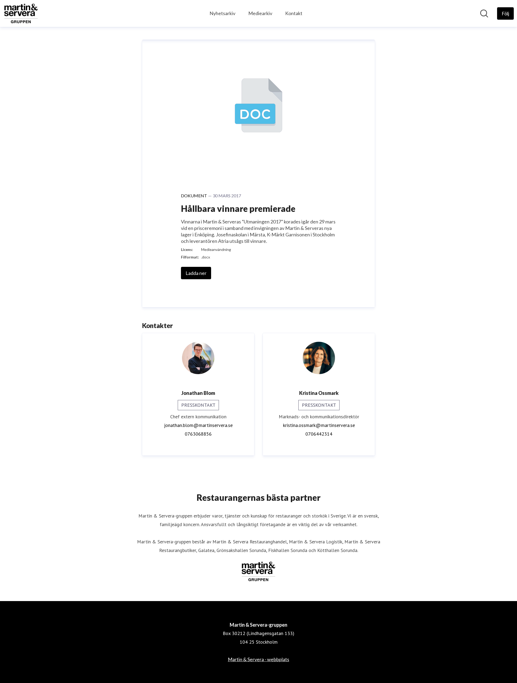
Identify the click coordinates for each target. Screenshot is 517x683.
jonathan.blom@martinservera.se (198, 425)
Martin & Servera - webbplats (258, 659)
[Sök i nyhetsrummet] (484, 13)
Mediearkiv (260, 13)
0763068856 (198, 434)
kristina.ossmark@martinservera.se (319, 425)
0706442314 (318, 434)
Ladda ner (196, 273)
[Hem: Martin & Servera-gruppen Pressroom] (21, 13)
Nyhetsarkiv (222, 13)
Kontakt (293, 13)
